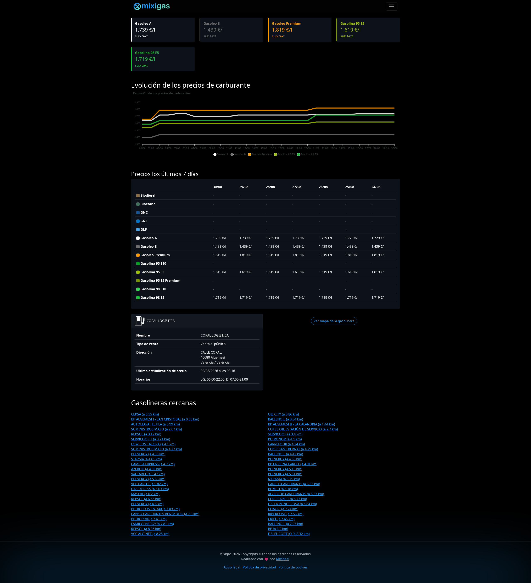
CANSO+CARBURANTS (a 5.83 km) (294, 484)
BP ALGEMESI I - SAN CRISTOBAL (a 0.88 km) (165, 419)
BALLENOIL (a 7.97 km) (285, 524)
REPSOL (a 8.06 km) (146, 529)
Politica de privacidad (259, 567)
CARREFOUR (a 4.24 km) (286, 444)
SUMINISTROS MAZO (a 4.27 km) (156, 449)
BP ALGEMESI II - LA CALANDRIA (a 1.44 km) (301, 424)
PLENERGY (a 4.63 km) (285, 459)
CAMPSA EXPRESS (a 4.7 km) (153, 464)
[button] (220, 154)
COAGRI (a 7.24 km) (283, 509)
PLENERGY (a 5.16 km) (285, 469)
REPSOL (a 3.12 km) (146, 434)
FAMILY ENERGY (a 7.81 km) (152, 524)
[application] (265, 124)
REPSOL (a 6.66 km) (146, 499)
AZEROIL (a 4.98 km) (146, 469)
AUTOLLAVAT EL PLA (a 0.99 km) (155, 424)
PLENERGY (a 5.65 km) (148, 479)
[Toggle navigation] (391, 6)
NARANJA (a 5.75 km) (284, 479)
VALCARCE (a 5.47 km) (148, 474)
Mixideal (282, 559)
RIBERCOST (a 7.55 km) (285, 514)
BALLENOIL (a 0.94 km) (285, 419)
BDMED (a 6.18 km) (283, 489)
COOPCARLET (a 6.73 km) (287, 499)
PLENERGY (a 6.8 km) (147, 504)
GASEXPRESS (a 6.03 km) (150, 489)
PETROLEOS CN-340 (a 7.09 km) (155, 509)
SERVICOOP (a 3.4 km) (285, 434)
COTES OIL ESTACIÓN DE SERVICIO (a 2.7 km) (303, 429)
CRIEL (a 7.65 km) (281, 519)
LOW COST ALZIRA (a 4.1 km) (153, 444)
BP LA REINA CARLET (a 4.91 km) (292, 464)
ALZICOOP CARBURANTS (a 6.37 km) (296, 494)
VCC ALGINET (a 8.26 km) (150, 534)
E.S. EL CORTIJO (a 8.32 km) (289, 534)
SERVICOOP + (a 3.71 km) (150, 439)
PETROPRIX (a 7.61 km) (149, 519)
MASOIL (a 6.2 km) (145, 494)
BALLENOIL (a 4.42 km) (285, 454)
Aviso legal (232, 567)
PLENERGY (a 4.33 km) (148, 454)
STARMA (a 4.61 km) (146, 459)
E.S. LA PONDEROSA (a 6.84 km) (292, 504)
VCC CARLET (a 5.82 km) (149, 484)
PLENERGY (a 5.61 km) (285, 474)
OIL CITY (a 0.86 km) (283, 414)
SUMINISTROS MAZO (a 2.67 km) (156, 429)
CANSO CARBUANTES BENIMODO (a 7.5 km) (165, 514)
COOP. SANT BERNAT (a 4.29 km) (293, 449)
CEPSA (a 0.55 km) (145, 414)
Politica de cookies (293, 567)
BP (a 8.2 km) (278, 529)
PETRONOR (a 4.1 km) (285, 439)
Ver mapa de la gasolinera (334, 321)
